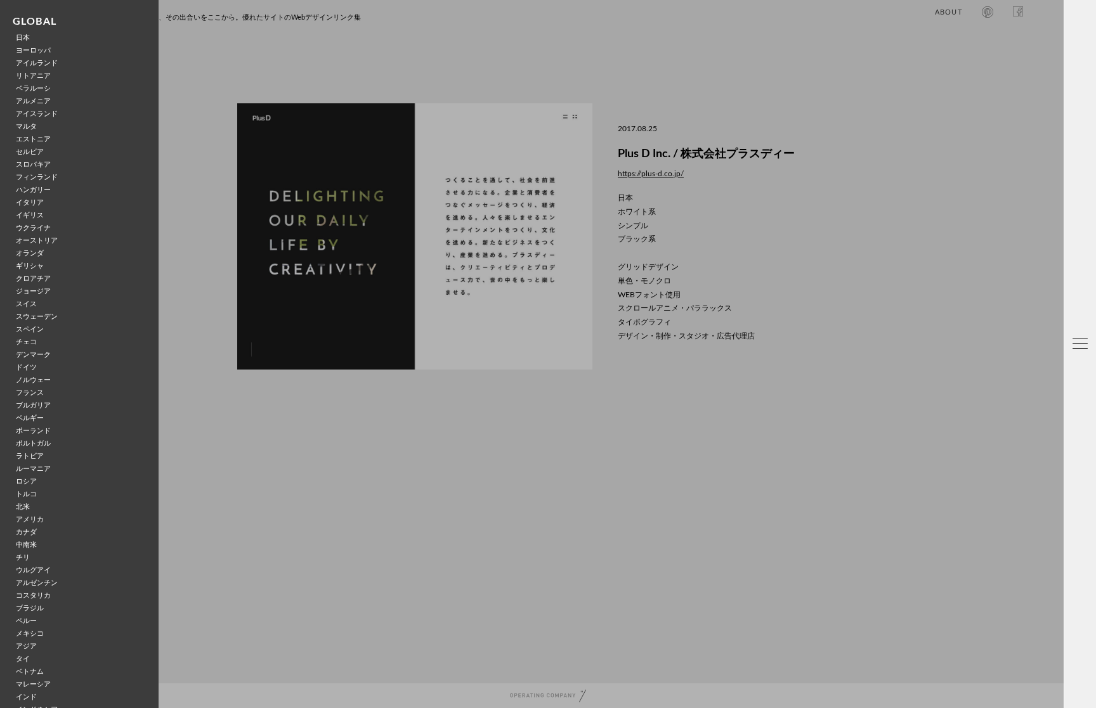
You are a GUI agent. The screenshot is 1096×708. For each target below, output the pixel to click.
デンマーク (33, 354)
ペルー (26, 620)
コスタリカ (33, 595)
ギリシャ (30, 265)
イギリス (30, 215)
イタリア (30, 202)
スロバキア (33, 164)
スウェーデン (37, 316)
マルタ (26, 126)
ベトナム (30, 671)
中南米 (26, 544)
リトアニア (33, 75)
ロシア (26, 481)
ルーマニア (33, 468)
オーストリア (37, 240)
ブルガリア (33, 405)
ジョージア (33, 291)
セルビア (30, 151)
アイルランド (37, 63)
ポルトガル (33, 443)
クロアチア (33, 278)
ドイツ (26, 367)
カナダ (26, 532)
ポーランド (33, 430)
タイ (23, 658)
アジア (26, 646)
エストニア (33, 139)
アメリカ (30, 519)
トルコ (26, 494)
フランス (30, 392)
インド (26, 696)
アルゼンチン (37, 582)
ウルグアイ (33, 570)
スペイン (30, 329)
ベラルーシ (33, 88)
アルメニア (33, 101)
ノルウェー (33, 380)
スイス (26, 303)
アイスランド (37, 113)
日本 (23, 37)
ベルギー (30, 418)
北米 (23, 506)
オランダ (30, 253)
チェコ (26, 341)
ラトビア (30, 456)
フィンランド (37, 177)
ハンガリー (33, 189)
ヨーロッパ (33, 50)
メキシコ (30, 633)
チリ (23, 557)
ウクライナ (33, 227)
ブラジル (30, 608)
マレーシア (33, 684)
